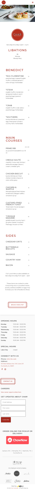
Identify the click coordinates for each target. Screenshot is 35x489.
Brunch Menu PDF (17, 305)
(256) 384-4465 (11, 359)
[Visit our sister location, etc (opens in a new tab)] (8, 481)
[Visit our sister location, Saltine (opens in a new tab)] (26, 481)
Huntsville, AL (17, 453)
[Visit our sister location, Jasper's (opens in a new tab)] (17, 481)
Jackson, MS (6, 451)
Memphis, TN (16, 451)
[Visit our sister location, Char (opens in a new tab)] (17, 473)
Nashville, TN (27, 451)
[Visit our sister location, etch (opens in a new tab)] (26, 473)
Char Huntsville (14, 488)
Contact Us (7, 381)
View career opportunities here (11, 392)
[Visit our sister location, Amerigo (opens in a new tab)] (8, 473)
